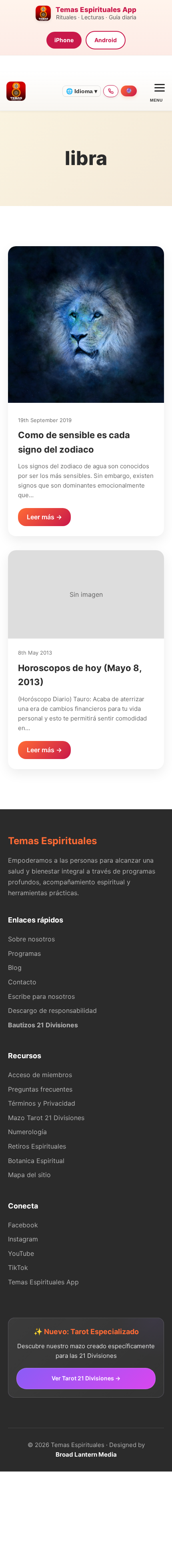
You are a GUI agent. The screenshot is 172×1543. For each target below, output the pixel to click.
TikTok (18, 1267)
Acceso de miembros (40, 1075)
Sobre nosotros (31, 939)
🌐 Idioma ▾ (81, 91)
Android (105, 40)
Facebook (23, 1225)
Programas (24, 953)
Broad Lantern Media (86, 1454)
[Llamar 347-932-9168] (110, 91)
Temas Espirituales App (43, 1282)
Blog (15, 967)
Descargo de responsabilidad (52, 1010)
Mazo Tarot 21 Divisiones (46, 1118)
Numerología (27, 1132)
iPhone (64, 40)
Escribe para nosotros (41, 996)
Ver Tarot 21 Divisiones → (86, 1378)
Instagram (23, 1239)
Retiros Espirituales (37, 1146)
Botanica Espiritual (36, 1161)
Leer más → (44, 517)
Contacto (22, 982)
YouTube (21, 1253)
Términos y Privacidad (41, 1103)
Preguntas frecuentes (40, 1089)
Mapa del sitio (29, 1175)
